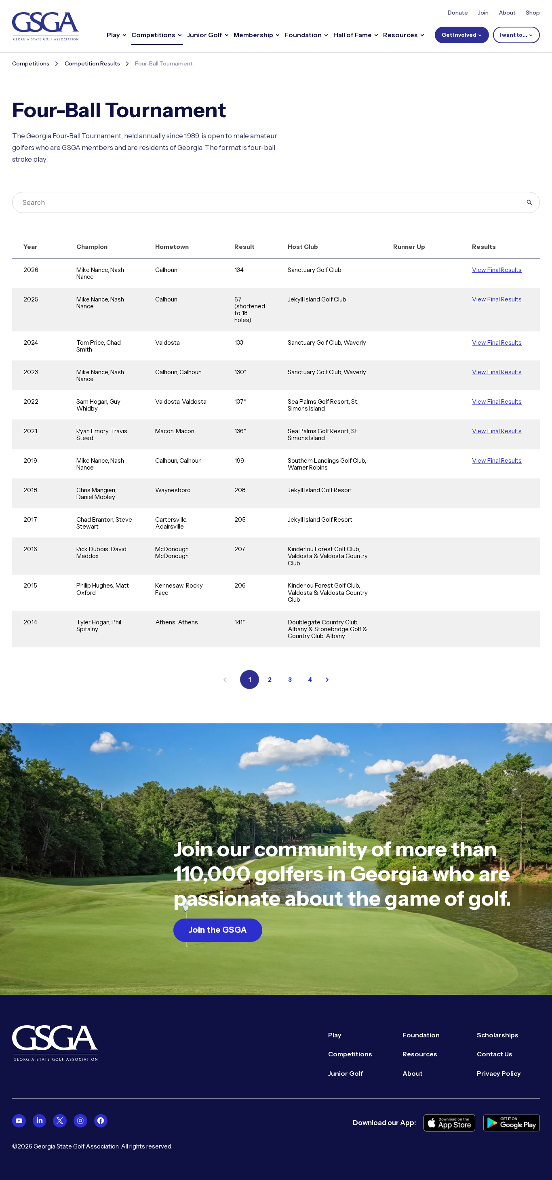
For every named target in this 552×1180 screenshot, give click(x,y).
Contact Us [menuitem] (494, 1054)
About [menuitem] (412, 1073)
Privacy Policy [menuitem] (499, 1073)
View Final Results (497, 270)
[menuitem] (19, 1121)
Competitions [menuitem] (350, 1054)
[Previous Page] (224, 679)
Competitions (30, 63)
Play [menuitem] (334, 1035)
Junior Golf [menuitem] (345, 1073)
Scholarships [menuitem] (497, 1035)
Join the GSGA (218, 930)
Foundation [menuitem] (421, 1035)
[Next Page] (327, 679)
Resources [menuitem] (419, 1054)
